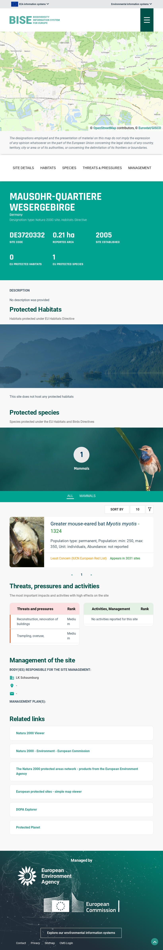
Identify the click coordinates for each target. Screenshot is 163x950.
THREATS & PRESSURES (102, 168)
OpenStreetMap (104, 128)
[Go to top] (154, 941)
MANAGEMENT (139, 168)
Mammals (88, 496)
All (70, 496)
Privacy (35, 943)
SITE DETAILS (23, 168)
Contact (21, 943)
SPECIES (69, 168)
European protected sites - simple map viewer (49, 791)
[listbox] (30, 4)
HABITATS (48, 168)
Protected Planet (28, 827)
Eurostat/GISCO (150, 128)
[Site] (57, 20)
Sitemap (50, 943)
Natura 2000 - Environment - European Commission (53, 751)
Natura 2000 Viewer (30, 733)
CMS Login (66, 943)
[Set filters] (149, 509)
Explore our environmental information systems (81, 933)
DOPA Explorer (26, 809)
